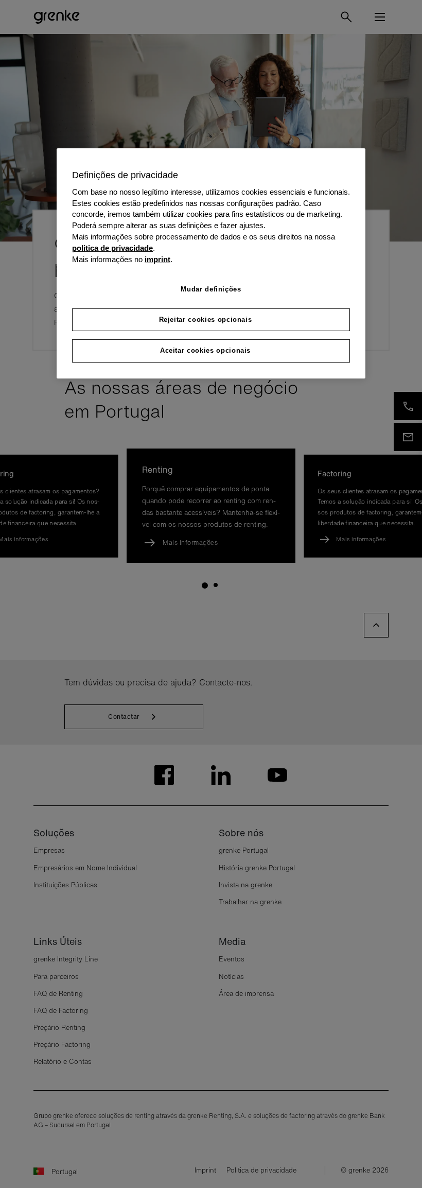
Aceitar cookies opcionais (205, 350)
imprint (157, 259)
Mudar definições (211, 289)
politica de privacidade (112, 248)
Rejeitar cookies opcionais (205, 319)
